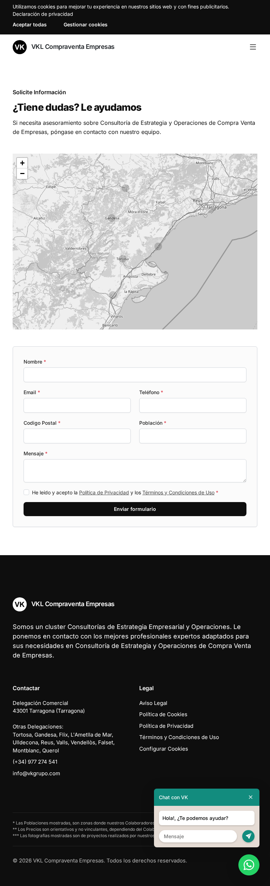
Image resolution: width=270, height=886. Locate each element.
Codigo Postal (42, 423)
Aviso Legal (153, 703)
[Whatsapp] (248, 864)
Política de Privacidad (104, 492)
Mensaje (35, 453)
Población (152, 423)
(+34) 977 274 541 (35, 761)
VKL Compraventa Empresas (72, 46)
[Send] (248, 836)
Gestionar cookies (86, 24)
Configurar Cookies (163, 748)
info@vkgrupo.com (36, 773)
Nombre (35, 362)
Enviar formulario (135, 509)
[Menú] (253, 47)
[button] (125, 188)
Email (32, 392)
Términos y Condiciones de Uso (178, 492)
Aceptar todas (30, 24)
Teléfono (151, 392)
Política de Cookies (163, 714)
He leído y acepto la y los (125, 492)
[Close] (251, 797)
